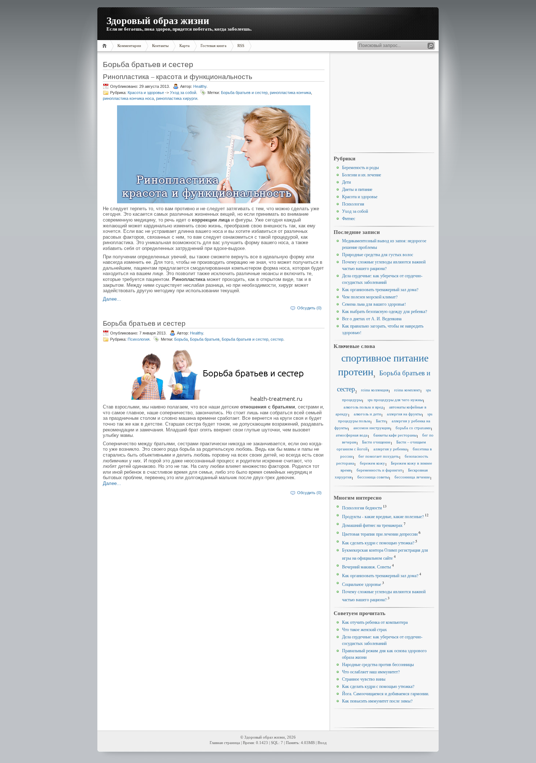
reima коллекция (374, 389)
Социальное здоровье (361, 584)
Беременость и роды (360, 167)
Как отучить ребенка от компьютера (375, 622)
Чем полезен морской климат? (369, 297)
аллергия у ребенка (390, 448)
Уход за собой (183, 92)
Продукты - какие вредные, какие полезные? (383, 516)
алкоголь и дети (367, 413)
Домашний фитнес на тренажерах (372, 525)
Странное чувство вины (363, 679)
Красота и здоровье (146, 92)
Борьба (181, 339)
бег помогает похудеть (378, 456)
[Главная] (105, 45)
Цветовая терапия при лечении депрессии (379, 534)
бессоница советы (373, 477)
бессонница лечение (412, 477)
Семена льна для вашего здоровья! (374, 304)
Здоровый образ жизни (157, 20)
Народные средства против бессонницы (378, 664)
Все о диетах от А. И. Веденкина (371, 318)
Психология (138, 339)
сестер (277, 339)
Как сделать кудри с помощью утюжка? (378, 542)
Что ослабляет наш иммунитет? (371, 671)
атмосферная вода (352, 435)
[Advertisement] (384, 102)
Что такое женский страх (364, 629)
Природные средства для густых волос (377, 254)
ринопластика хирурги (176, 98)
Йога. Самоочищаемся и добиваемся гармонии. (385, 693)
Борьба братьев (205, 339)
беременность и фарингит (379, 470)
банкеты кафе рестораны (394, 435)
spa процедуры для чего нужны (395, 399)
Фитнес (348, 218)
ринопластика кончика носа (128, 98)
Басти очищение (376, 442)
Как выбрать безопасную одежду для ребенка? (384, 311)
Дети (346, 182)
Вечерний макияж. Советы (366, 567)
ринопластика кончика (290, 92)
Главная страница (225, 743)
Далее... (112, 299)
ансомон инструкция (371, 427)
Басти (381, 420)
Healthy (199, 86)
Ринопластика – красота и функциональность (177, 76)
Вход (322, 743)
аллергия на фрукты (404, 413)
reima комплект (407, 389)
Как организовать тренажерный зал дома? (380, 289)
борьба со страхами (413, 427)
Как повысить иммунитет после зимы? (377, 701)
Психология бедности (362, 507)
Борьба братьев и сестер (244, 92)
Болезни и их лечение (361, 174)
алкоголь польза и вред (363, 407)
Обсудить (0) (309, 308)
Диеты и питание (357, 189)
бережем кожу (372, 463)
